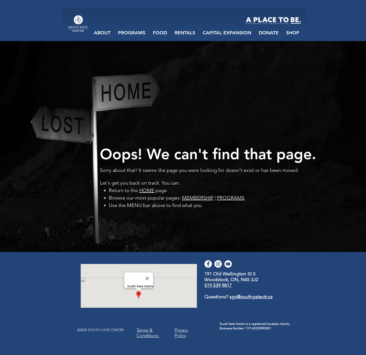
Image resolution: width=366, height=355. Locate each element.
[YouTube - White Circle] (228, 264)
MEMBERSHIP (197, 198)
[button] (160, 33)
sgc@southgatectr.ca (251, 297)
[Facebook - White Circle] (208, 264)
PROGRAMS (230, 198)
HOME (146, 190)
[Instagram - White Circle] (218, 264)
